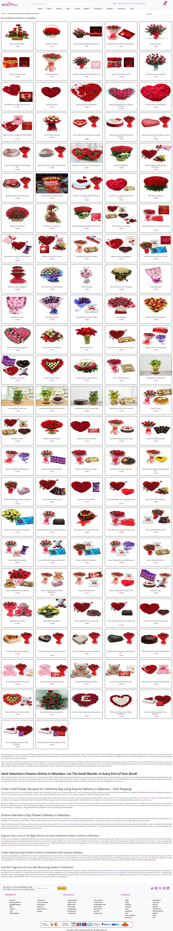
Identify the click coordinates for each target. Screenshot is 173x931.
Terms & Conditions (42, 902)
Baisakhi (155, 913)
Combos (77, 8)
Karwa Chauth (157, 909)
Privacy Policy (41, 904)
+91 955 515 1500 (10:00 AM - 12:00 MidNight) (130, 4)
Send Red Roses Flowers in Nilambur (13, 843)
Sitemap (39, 911)
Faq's (11, 911)
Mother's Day (71, 904)
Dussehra (155, 906)
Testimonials (41, 900)
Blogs (11, 906)
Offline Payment (14, 913)
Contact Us (40, 906)
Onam (127, 909)
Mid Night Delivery (15, 904)
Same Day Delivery (15, 902)
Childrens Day (98, 913)
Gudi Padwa (128, 911)
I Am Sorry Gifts (98, 900)
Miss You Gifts (98, 906)
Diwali (127, 902)
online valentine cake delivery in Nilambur (151, 858)
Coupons (12, 909)
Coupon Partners (42, 909)
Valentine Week (72, 900)
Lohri (126, 913)
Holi (154, 917)
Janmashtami (157, 900)
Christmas (128, 906)
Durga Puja (156, 902)
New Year (96, 911)
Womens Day (97, 909)
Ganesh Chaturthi (158, 911)
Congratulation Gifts (100, 904)
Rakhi (127, 900)
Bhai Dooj (128, 904)
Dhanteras (128, 917)
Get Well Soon (72, 911)
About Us (12, 900)
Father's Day (71, 906)
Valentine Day (72, 902)
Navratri (155, 904)
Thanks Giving (98, 902)
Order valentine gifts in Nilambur (69, 824)
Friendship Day (72, 909)
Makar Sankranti (130, 915)
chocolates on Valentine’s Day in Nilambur (112, 872)
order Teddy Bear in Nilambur (148, 798)
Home (3, 13)
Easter (154, 915)
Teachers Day (72, 913)
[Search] (96, 4)
